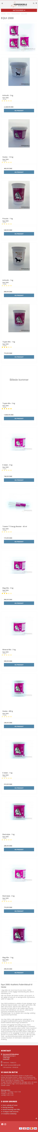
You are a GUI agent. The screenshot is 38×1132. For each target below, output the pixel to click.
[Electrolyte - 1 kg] (19, 814)
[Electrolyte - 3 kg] (19, 876)
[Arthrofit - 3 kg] (19, 75)
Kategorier (18, 10)
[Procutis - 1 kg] (19, 198)
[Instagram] (5, 1124)
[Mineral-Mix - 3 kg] (19, 629)
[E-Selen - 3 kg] (19, 445)
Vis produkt (19, 110)
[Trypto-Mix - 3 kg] (19, 383)
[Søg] (33, 3)
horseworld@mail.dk (14, 1065)
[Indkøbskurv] (36, 3)
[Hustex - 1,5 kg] (19, 137)
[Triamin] (19, 506)
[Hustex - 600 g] (19, 691)
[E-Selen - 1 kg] (19, 753)
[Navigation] (2, 3)
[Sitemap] (36, 1118)
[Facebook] (2, 1124)
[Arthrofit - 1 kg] (19, 260)
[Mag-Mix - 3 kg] (19, 568)
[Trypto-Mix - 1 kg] (19, 321)
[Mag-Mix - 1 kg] (19, 937)
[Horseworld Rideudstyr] (19, 4)
